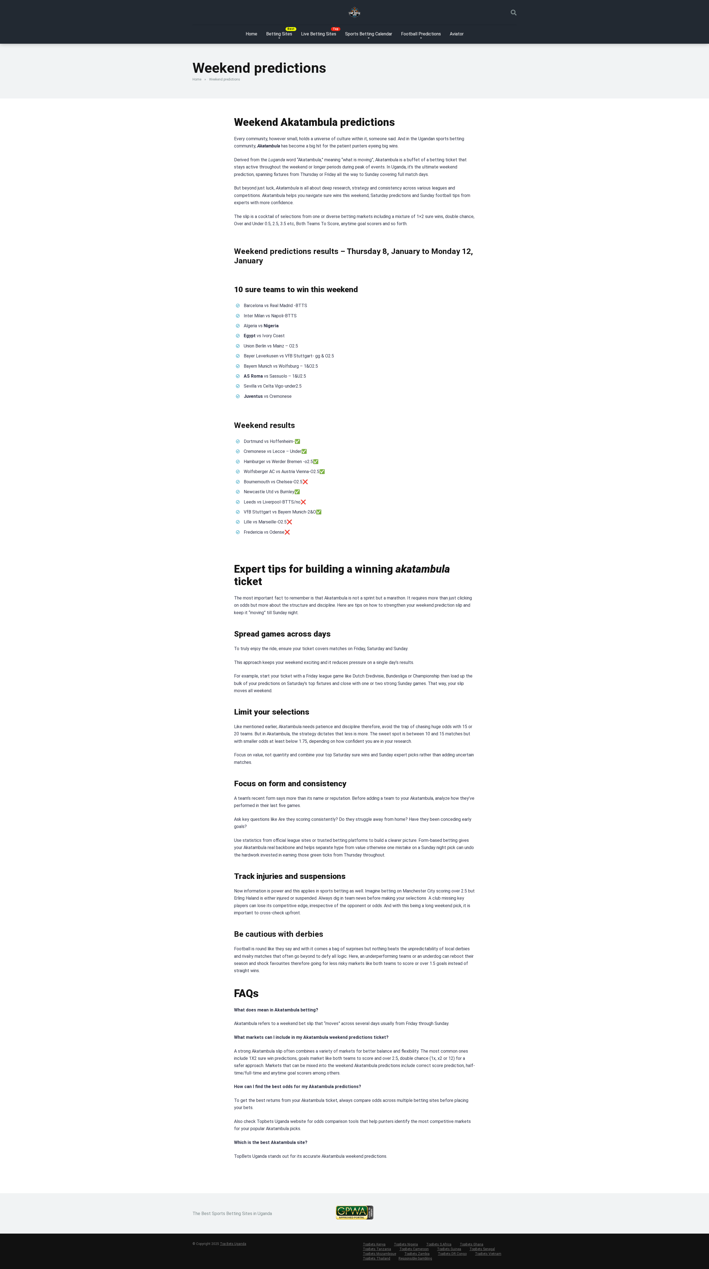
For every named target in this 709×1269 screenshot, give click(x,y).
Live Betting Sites (318, 34)
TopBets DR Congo (452, 1254)
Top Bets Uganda (233, 1244)
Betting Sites (279, 34)
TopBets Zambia (417, 1254)
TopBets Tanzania (377, 1249)
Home (251, 34)
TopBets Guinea (449, 1249)
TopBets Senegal (482, 1249)
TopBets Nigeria (406, 1244)
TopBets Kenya (374, 1244)
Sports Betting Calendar (368, 34)
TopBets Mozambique (379, 1254)
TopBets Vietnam (488, 1254)
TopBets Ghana (471, 1244)
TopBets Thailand (376, 1258)
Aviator (457, 34)
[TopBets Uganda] (354, 12)
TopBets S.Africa (438, 1244)
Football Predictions (421, 34)
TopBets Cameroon (414, 1249)
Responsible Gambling (415, 1258)
